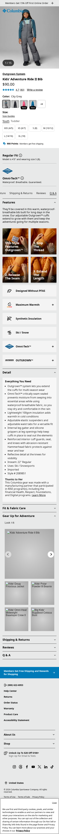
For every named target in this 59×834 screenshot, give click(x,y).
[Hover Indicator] (26, 250)
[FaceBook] (27, 767)
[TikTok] (52, 767)
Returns (8, 696)
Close (54, 802)
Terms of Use (9, 797)
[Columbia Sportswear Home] (13, 11)
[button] (20, 155)
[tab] (6, 121)
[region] (29, 37)
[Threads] (20, 767)
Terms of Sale (24, 797)
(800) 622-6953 (15, 685)
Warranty (9, 708)
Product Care (11, 714)
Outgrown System (14, 74)
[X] (39, 767)
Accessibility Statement (16, 720)
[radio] (6, 104)
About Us (9, 734)
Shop (7, 743)
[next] (51, 554)
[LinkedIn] (46, 767)
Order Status (11, 702)
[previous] (8, 554)
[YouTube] (33, 767)
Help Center (10, 690)
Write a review (35, 90)
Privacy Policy (38, 797)
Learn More (39, 495)
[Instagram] (14, 767)
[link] (29, 554)
